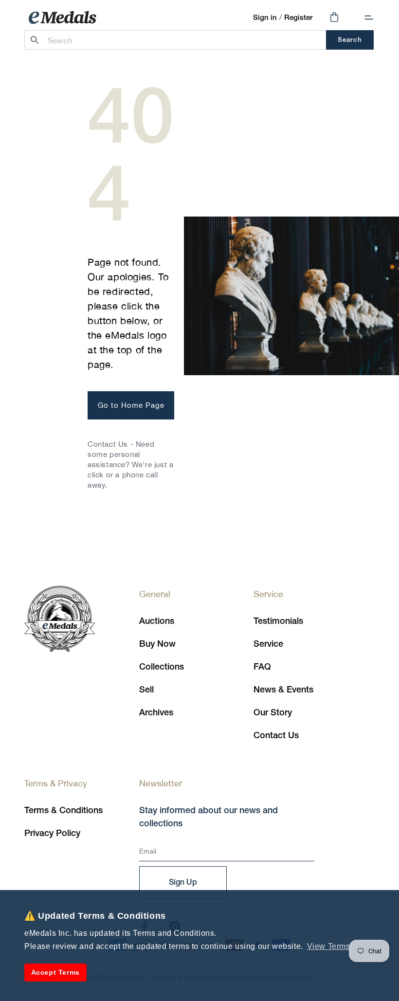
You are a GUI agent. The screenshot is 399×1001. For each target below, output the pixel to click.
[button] (369, 17)
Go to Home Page (131, 405)
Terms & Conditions (63, 811)
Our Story (273, 713)
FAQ (262, 667)
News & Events (283, 690)
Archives (156, 713)
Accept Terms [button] (55, 972)
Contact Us (276, 736)
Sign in (265, 18)
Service (268, 644)
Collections (161, 667)
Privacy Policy (52, 833)
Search (350, 40)
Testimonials (278, 621)
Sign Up (183, 882)
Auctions (156, 621)
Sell (146, 690)
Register (298, 18)
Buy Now (157, 644)
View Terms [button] (328, 946)
